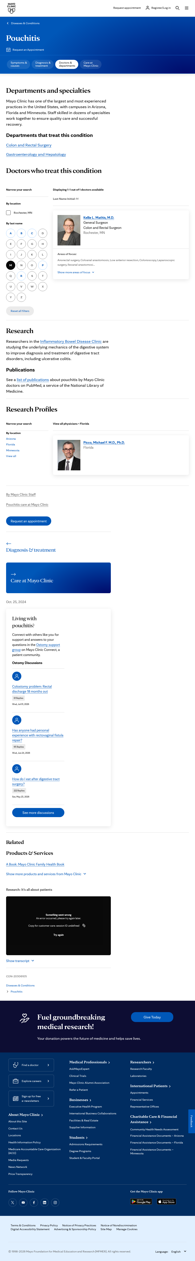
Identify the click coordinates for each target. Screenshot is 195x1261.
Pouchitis (23, 38)
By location (13, 203)
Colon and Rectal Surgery (28, 144)
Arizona (11, 438)
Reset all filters (20, 311)
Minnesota (12, 450)
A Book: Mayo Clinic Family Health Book (35, 864)
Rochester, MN (23, 212)
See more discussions (38, 812)
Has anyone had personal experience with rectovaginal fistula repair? (37, 735)
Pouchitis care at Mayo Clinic (27, 504)
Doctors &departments (67, 64)
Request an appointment (29, 521)
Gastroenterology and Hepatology (36, 154)
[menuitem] (18, 64)
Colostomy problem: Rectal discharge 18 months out (32, 688)
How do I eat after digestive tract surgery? (36, 781)
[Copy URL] (84, 926)
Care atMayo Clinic (91, 64)
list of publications (33, 379)
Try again (59, 934)
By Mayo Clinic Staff (21, 494)
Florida (10, 444)
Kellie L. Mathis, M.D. (98, 217)
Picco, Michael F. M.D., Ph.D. (104, 442)
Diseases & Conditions (25, 23)
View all (11, 456)
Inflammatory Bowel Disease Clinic (71, 341)
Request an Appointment (28, 49)
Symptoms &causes (19, 64)
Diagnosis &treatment (43, 64)
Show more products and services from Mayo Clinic (43, 874)
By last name (14, 223)
